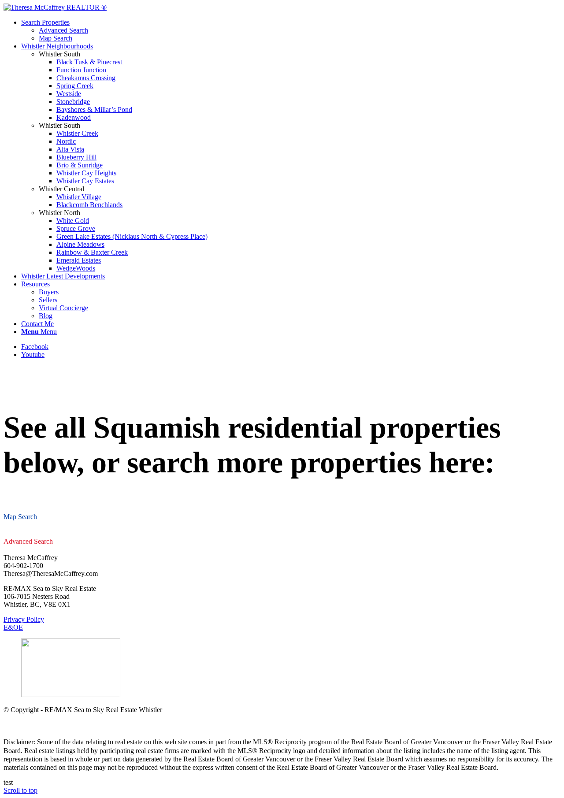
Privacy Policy (24, 619)
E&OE (13, 627)
